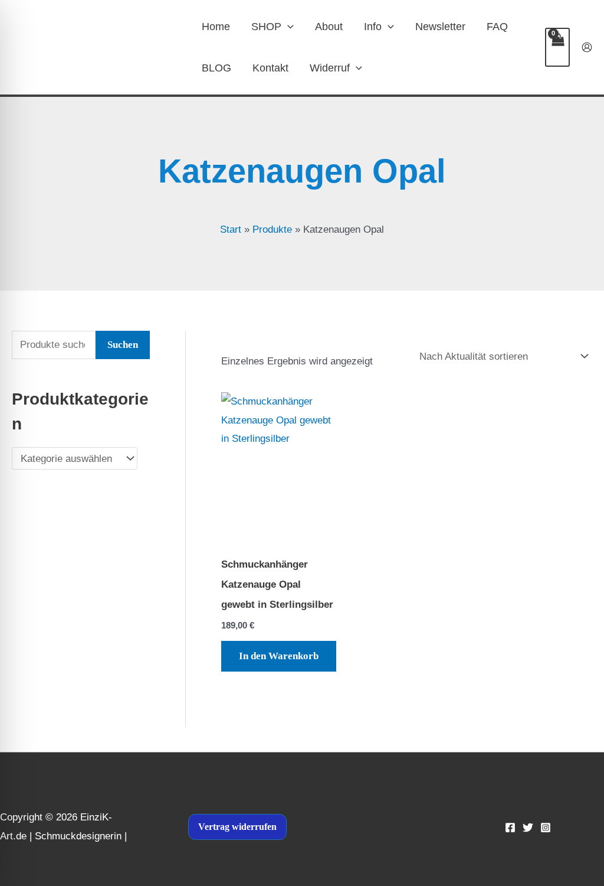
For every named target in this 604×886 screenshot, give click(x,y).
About (329, 26)
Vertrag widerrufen (237, 827)
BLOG (216, 68)
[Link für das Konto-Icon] (587, 47)
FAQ (497, 26)
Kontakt (270, 68)
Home (216, 26)
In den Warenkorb (279, 656)
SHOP (266, 26)
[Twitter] (528, 827)
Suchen (122, 344)
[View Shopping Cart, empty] (557, 47)
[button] (287, 26)
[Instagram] (545, 827)
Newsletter (440, 26)
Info (373, 26)
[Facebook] (510, 827)
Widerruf (330, 68)
